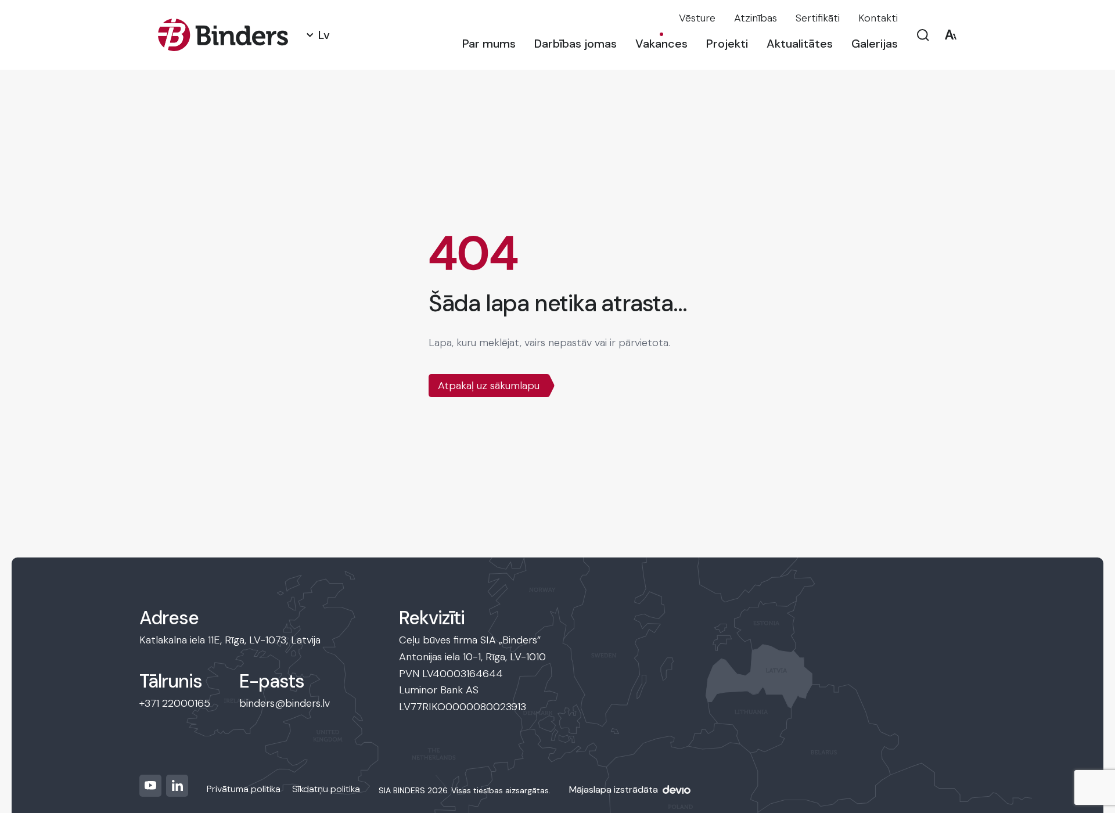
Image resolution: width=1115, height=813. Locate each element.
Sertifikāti (818, 18)
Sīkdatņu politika (326, 789)
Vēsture (697, 18)
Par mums (489, 43)
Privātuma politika (243, 789)
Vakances (661, 43)
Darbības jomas (575, 43)
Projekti (727, 43)
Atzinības (755, 18)
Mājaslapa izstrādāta (613, 789)
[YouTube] (150, 786)
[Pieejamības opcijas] (950, 35)
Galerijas (874, 43)
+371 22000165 (174, 703)
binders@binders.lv (284, 703)
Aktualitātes (800, 43)
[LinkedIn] (177, 786)
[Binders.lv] (223, 35)
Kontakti (878, 18)
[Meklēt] (923, 35)
